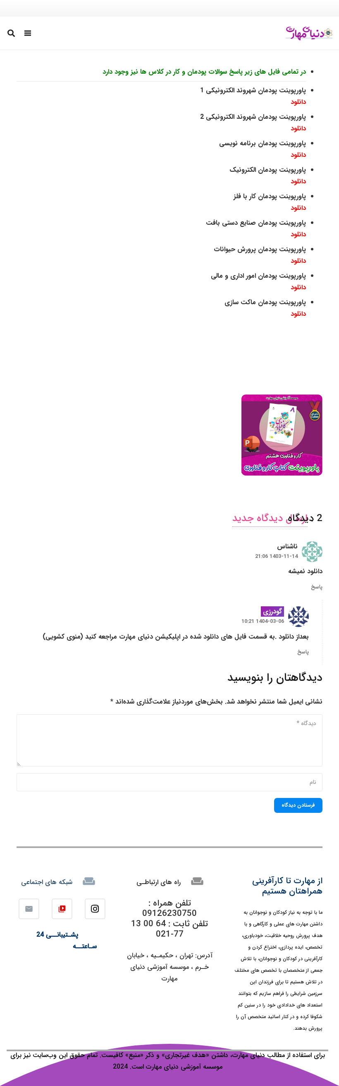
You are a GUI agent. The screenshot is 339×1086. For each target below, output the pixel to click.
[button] (28, 33)
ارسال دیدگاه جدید (270, 518)
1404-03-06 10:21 (262, 621)
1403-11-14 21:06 (276, 557)
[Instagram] (95, 909)
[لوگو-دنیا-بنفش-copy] (309, 33)
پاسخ (316, 587)
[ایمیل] (29, 909)
